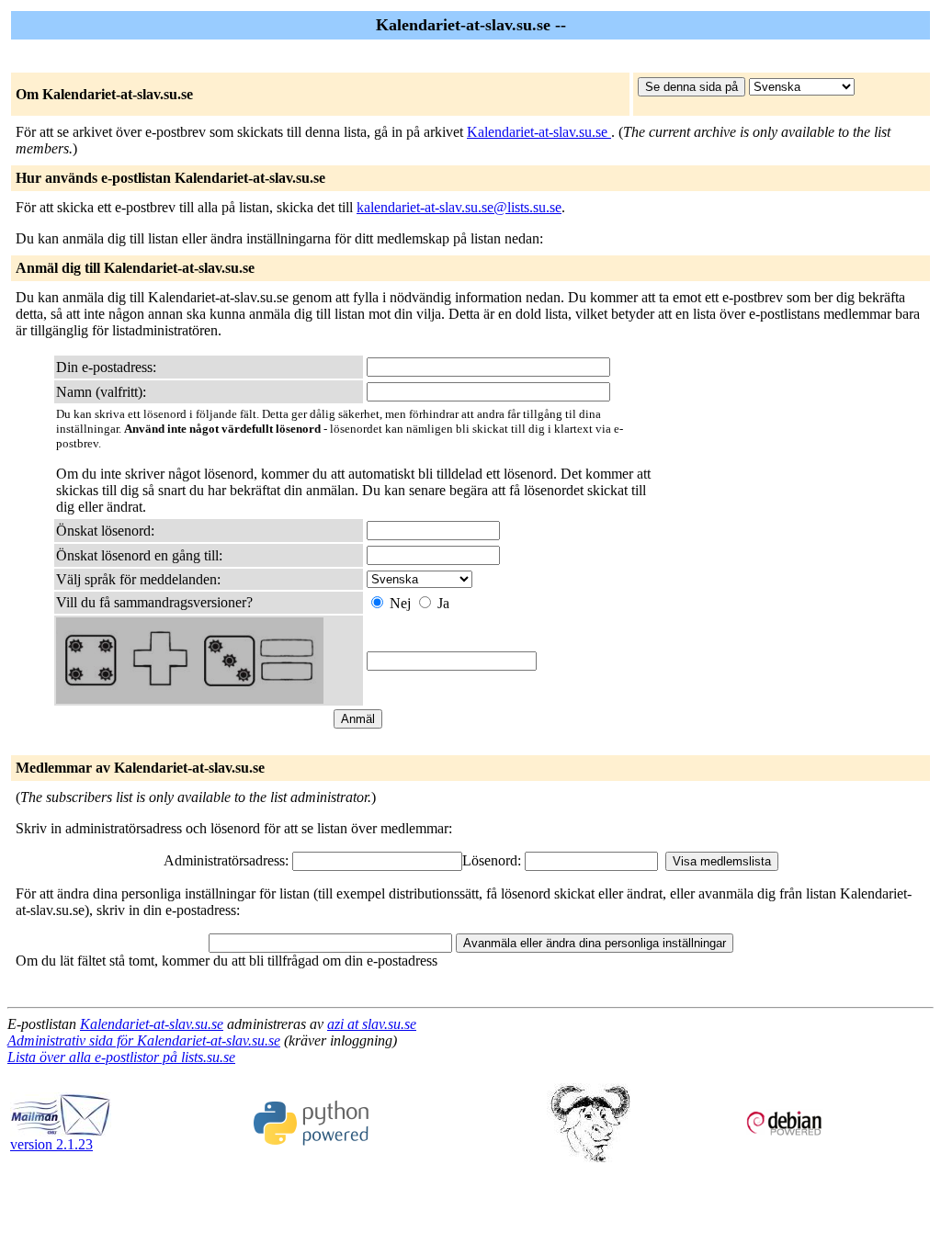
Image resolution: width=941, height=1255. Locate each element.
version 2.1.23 (51, 1144)
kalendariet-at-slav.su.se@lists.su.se (459, 207)
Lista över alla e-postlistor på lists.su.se (121, 1057)
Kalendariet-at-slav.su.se (539, 132)
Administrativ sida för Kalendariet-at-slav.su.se (143, 1040)
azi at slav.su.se (371, 1024)
